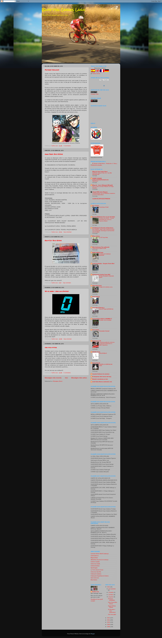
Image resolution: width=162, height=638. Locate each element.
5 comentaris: (67, 372)
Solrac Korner (96, 73)
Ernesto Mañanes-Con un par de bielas (103, 216)
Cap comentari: (68, 232)
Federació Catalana (96, 573)
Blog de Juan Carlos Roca (99, 171)
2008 (108, 626)
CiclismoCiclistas (95, 565)
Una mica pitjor (51, 347)
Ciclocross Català (95, 563)
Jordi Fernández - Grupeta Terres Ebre (103, 263)
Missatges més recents (53, 378)
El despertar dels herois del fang (101, 376)
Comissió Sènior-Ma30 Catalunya (100, 553)
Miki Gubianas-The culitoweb (100, 247)
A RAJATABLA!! (103, 353)
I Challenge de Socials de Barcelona (102, 228)
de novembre (112, 588)
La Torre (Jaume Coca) (97, 569)
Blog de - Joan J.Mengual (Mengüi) (102, 185)
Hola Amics (95, 181)
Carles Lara (95, 591)
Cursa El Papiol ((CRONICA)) (106, 309)
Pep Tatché (95, 205)
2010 (108, 622)
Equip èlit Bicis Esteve (53, 240)
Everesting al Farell (103, 207)
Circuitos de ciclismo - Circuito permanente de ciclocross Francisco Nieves (106, 220)
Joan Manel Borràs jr (98, 307)
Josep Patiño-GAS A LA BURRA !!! (102, 318)
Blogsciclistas (94, 557)
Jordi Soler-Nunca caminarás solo (102, 381)
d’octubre (111, 592)
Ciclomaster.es (95, 555)
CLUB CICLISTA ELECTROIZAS (101, 198)
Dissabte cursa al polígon (105, 320)
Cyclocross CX (96, 341)
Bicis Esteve (94, 579)
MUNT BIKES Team (97, 252)
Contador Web (94, 94)
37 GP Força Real (103, 237)
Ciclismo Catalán (95, 561)
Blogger (93, 633)
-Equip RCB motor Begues (100, 192)
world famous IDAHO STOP (99, 248)
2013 (108, 587)
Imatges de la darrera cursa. (106, 287)
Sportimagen (94, 567)
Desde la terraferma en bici (100, 379)
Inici (66, 378)
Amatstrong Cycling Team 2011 (101, 274)
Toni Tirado (95, 329)
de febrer (111, 594)
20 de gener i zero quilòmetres (57, 291)
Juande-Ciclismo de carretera (100, 374)
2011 (108, 620)
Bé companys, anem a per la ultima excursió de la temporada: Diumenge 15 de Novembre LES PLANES (103, 231)
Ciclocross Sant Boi (96, 571)
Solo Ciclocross (95, 577)
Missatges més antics (79, 378)
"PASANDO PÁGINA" (104, 331)
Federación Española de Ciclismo (100, 576)
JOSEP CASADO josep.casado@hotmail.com (100, 179)
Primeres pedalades (52, 70)
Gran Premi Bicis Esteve (54, 154)
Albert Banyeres (97, 285)
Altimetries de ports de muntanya (99, 559)
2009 (108, 624)
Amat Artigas (96, 296)
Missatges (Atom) (57, 381)
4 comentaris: (67, 145)
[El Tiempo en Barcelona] (104, 165)
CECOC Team (96, 352)
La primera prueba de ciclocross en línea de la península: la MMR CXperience (107, 344)
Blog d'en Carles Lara (63, 9)
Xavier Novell (96, 363)
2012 (108, 617)
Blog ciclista (96, 236)
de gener (111, 596)
